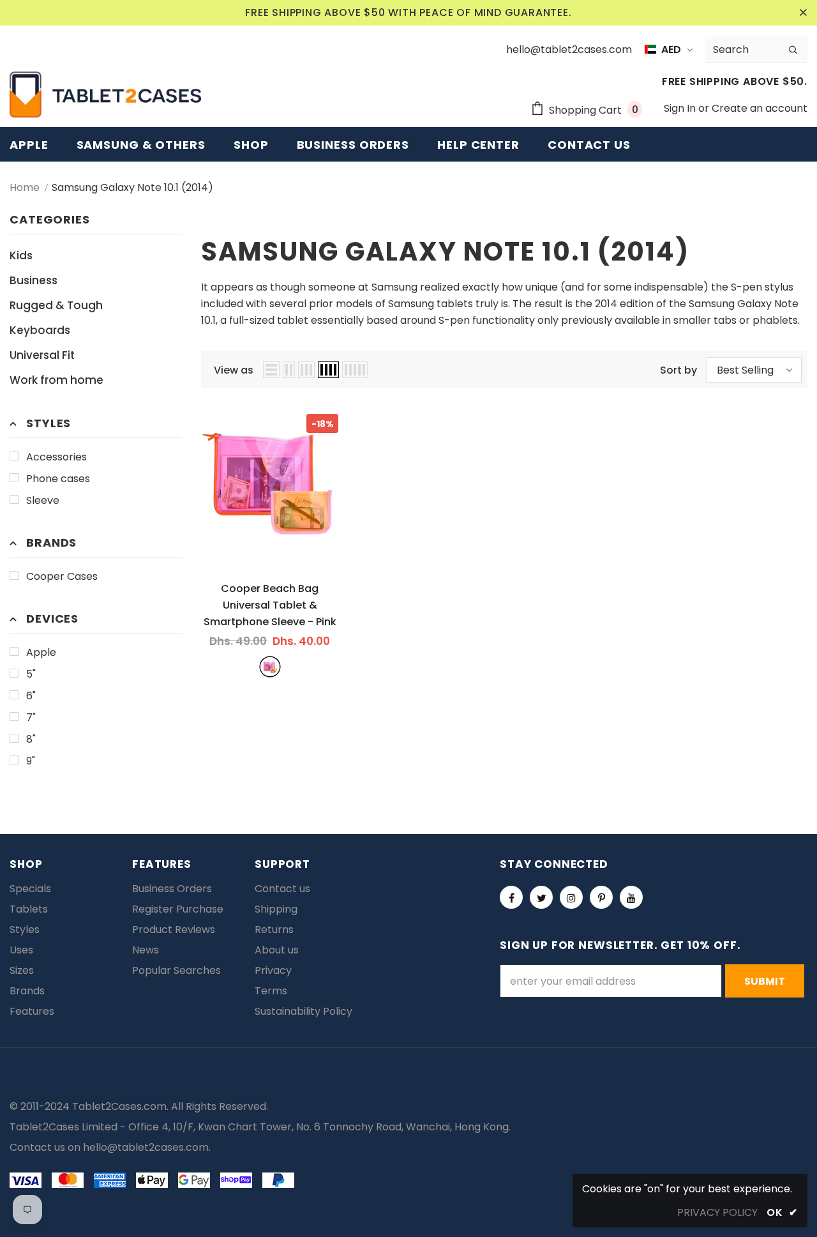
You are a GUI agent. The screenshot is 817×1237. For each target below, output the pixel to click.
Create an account (759, 108)
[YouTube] (631, 897)
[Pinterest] (601, 897)
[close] (803, 12)
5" (31, 674)
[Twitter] (541, 897)
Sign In (681, 108)
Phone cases (58, 478)
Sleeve (42, 500)
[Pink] (270, 666)
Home (25, 187)
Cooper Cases (62, 576)
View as (233, 370)
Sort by (678, 370)
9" (30, 761)
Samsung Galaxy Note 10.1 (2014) (132, 187)
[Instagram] (571, 897)
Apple (41, 652)
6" (31, 695)
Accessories (56, 457)
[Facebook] (511, 897)
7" (31, 717)
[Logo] (105, 95)
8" (31, 739)
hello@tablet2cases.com (146, 1147)
